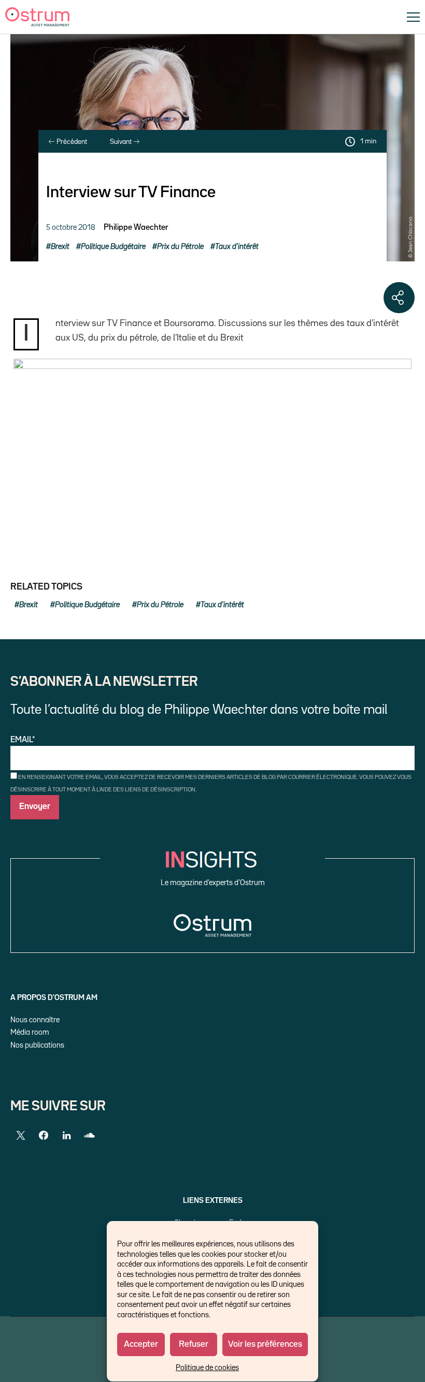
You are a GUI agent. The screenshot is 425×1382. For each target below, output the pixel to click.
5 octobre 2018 (70, 227)
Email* (22, 740)
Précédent (71, 142)
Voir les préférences (265, 1344)
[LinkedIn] (66, 1135)
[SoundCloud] (89, 1135)
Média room (29, 1032)
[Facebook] (43, 1135)
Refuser (193, 1344)
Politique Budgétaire (113, 246)
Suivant (121, 142)
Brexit (60, 246)
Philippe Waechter (136, 227)
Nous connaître (35, 1020)
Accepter (141, 1344)
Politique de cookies (207, 1367)
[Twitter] (21, 1135)
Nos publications (37, 1045)
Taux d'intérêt (237, 246)
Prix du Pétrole (180, 246)
